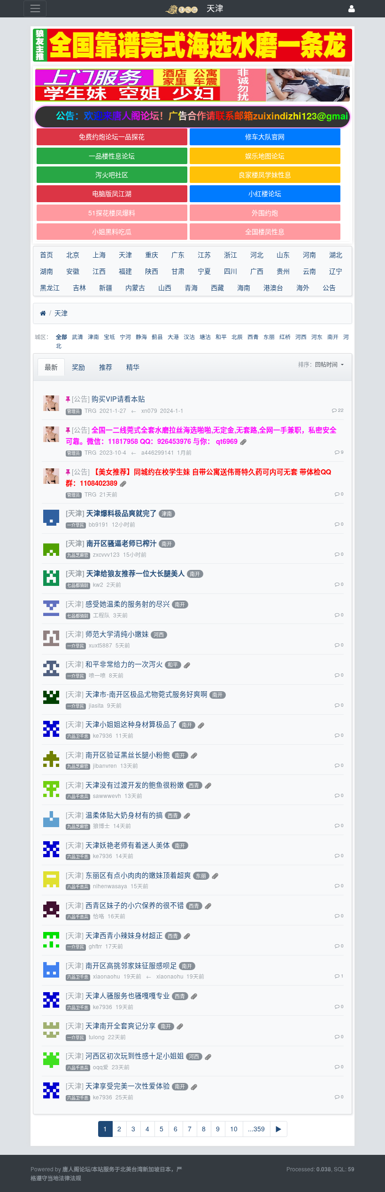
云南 (309, 271)
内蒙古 (135, 287)
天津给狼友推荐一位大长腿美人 (135, 573)
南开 (333, 336)
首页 (46, 254)
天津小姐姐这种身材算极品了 (131, 724)
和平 (221, 336)
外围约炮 (265, 212)
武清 (77, 336)
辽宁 (335, 271)
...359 (256, 1128)
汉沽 (189, 336)
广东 (178, 254)
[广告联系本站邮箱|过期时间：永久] (192, 45)
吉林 (79, 287)
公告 (329, 287)
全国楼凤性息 (265, 231)
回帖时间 (327, 364)
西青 (253, 336)
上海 (99, 254)
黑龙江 (50, 287)
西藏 (217, 287)
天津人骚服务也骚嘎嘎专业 (127, 995)
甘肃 (178, 271)
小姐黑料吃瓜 (111, 231)
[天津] (75, 513)
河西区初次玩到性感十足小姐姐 (134, 1055)
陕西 (151, 271)
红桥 (285, 336)
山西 (164, 287)
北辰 (237, 336)
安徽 (72, 271)
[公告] (81, 398)
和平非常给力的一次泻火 (124, 664)
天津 (125, 254)
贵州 (283, 271)
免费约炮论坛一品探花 (112, 136)
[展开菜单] (34, 8)
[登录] (351, 8)
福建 (125, 271)
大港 (173, 336)
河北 (256, 254)
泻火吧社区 (111, 174)
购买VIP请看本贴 (118, 398)
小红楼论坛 (264, 193)
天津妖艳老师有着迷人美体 (127, 845)
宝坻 (109, 336)
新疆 (105, 287)
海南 (243, 287)
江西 (99, 271)
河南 (309, 254)
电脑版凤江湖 (111, 193)
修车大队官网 (265, 136)
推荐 (105, 366)
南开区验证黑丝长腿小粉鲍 (127, 754)
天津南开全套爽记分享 (120, 1025)
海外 (302, 287)
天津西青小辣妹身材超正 (124, 935)
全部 (61, 337)
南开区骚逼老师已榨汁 (121, 543)
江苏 (204, 254)
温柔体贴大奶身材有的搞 (124, 815)
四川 (230, 271)
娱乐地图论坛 (265, 155)
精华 (132, 366)
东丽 (269, 336)
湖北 (335, 254)
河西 (301, 336)
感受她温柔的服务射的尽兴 (127, 603)
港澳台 (273, 287)
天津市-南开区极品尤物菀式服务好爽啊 (146, 694)
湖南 (46, 271)
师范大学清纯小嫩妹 (117, 634)
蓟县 (157, 336)
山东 (283, 254)
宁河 (125, 336)
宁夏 (204, 271)
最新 (51, 366)
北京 (72, 254)
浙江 (230, 254)
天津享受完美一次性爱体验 (127, 1085)
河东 (317, 336)
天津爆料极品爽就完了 (121, 513)
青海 (191, 287)
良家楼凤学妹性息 (265, 174)
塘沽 (205, 336)
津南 (93, 336)
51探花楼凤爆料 (111, 212)
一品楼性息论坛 (112, 155)
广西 (256, 271)
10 (234, 1128)
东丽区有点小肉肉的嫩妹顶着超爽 (138, 875)
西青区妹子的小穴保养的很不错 (134, 905)
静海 (141, 336)
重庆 (151, 254)
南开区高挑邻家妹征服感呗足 (131, 965)
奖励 (78, 366)
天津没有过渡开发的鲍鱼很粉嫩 (134, 784)
